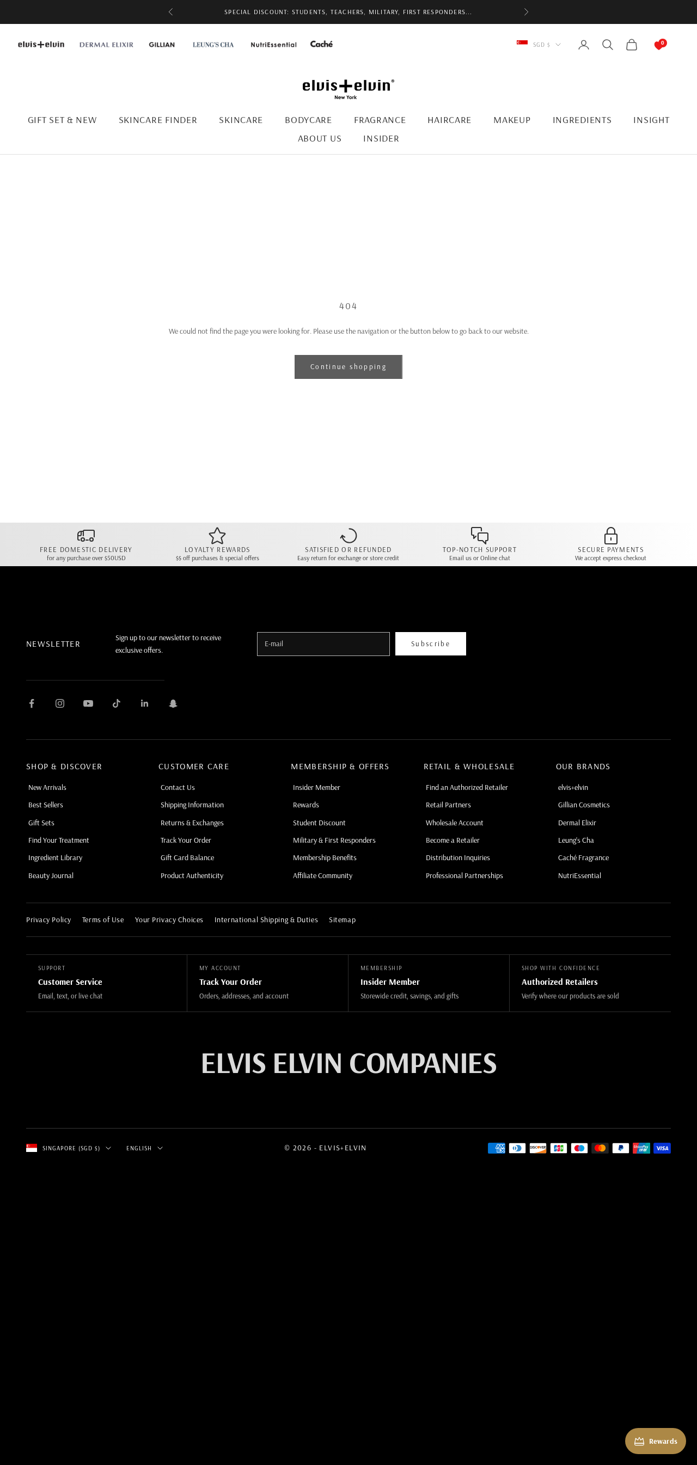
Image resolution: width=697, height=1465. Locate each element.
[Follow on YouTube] (88, 703)
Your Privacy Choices (169, 919)
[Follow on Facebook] (31, 703)
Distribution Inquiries (458, 857)
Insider (381, 138)
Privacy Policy (48, 919)
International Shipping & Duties (266, 919)
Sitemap (342, 919)
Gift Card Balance (187, 857)
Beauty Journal (51, 875)
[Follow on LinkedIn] (144, 703)
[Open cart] (648, 45)
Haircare (449, 119)
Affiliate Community (322, 875)
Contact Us (178, 787)
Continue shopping (348, 366)
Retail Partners (448, 805)
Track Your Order (186, 840)
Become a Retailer (453, 840)
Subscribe (430, 643)
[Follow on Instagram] (59, 703)
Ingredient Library (55, 857)
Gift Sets (41, 822)
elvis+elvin (573, 787)
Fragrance (380, 119)
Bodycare (308, 119)
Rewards (306, 805)
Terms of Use (103, 919)
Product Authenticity (192, 875)
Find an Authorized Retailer (467, 787)
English (139, 1148)
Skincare (241, 119)
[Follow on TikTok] (116, 703)
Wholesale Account (455, 822)
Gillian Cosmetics (584, 805)
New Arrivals (47, 787)
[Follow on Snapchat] (173, 703)
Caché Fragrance (583, 857)
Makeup (511, 119)
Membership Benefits (325, 857)
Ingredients (582, 119)
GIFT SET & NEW (62, 119)
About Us (320, 138)
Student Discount (319, 822)
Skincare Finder (158, 119)
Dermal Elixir (577, 822)
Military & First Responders (334, 840)
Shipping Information (192, 805)
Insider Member (316, 787)
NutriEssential (579, 875)
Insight (651, 119)
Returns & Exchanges (192, 822)
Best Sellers (45, 805)
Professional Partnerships (464, 875)
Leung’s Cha (576, 840)
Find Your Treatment (58, 840)
